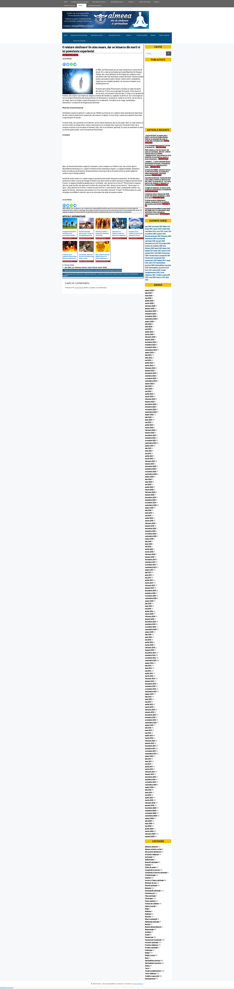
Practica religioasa (151, 945)
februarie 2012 (150, 741)
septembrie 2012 (150, 722)
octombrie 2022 (150, 409)
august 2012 (149, 725)
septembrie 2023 (151, 381)
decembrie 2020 (150, 466)
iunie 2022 (148, 420)
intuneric (84, 267)
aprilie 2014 (149, 673)
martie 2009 (149, 831)
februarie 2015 (150, 647)
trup (152, 277)
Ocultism (148, 932)
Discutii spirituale (153, 236)
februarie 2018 (150, 554)
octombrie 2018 (150, 534)
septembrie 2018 (150, 536)
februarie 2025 (150, 337)
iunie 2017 (148, 575)
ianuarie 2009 (149, 836)
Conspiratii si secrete (152, 870)
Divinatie (131, 2)
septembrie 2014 (150, 660)
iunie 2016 (148, 606)
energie (160, 241)
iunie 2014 (148, 668)
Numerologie (149, 929)
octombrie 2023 (150, 378)
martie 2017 (149, 583)
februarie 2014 (150, 678)
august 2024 (149, 352)
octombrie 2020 (150, 471)
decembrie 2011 (150, 746)
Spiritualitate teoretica (98, 2)
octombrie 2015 (150, 627)
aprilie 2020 (149, 487)
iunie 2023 (148, 389)
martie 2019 (149, 521)
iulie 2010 (148, 790)
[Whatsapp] (71, 63)
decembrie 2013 (150, 684)
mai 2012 (148, 733)
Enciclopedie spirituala (152, 891)
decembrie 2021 (150, 435)
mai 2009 (148, 826)
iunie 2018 (148, 544)
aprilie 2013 (149, 704)
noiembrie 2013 (150, 686)
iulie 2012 (148, 728)
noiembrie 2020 (150, 469)
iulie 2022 (148, 417)
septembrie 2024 (151, 350)
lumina (90, 267)
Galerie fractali (150, 906)
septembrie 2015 (150, 629)
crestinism (150, 234)
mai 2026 (148, 298)
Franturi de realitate (144, 2)
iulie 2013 (148, 697)
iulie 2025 (148, 324)
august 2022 (149, 414)
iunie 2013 (148, 699)
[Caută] (168, 53)
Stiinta (147, 966)
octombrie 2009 (150, 813)
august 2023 (149, 383)
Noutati (147, 924)
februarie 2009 (150, 834)
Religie (80, 5)
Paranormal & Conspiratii (159, 255)
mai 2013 (148, 702)
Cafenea (148, 865)
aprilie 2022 (149, 425)
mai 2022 (148, 422)
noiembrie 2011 (150, 748)
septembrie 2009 (151, 816)
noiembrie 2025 (150, 314)
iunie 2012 (148, 730)
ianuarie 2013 (149, 712)
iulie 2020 (148, 479)
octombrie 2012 (150, 720)
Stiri (148, 270)
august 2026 (149, 290)
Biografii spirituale (151, 862)
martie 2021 (149, 458)
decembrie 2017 (150, 559)
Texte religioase (150, 973)
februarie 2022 (150, 430)
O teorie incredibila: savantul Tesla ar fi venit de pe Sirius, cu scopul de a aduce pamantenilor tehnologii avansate (158, 172)
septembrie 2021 (150, 443)
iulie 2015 (148, 634)
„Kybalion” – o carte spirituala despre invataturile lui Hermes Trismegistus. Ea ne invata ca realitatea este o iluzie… (157, 164)
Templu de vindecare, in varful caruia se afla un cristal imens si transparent (158, 189)
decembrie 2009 (150, 808)
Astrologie (157, 226)
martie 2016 (149, 614)
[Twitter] (67, 63)
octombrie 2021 (150, 440)
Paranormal (149, 937)
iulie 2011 (148, 759)
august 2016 (149, 601)
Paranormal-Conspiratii (94, 5)
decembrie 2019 (150, 497)
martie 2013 (149, 707)
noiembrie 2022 (150, 407)
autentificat (79, 288)
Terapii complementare (153, 971)
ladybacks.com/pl (6, 988)
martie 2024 (149, 365)
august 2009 (149, 818)
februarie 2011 (150, 772)
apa (148, 226)
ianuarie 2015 (149, 650)
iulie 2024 (148, 355)
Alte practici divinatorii (153, 852)
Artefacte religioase (152, 854)
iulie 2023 (148, 386)
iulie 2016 (148, 603)
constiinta (150, 231)
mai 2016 (148, 609)
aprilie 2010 (149, 797)
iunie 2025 (148, 326)
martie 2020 (149, 490)
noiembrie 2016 (150, 593)
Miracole (67, 265)
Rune (146, 958)
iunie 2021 (148, 451)
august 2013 (149, 694)
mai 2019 (148, 515)
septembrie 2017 (150, 567)
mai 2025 (148, 329)
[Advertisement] (102, 151)
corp (73, 267)
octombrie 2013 (150, 689)
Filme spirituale (150, 896)
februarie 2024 (150, 368)
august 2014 (149, 663)
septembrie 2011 (150, 753)
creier (167, 231)
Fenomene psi (151, 243)
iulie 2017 (148, 572)
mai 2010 (148, 795)
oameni (149, 253)
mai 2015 (148, 640)
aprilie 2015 (149, 642)
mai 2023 (148, 391)
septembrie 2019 (150, 505)
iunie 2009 (148, 823)
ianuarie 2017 (149, 588)
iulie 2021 (148, 448)
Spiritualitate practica (117, 2)
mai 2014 (148, 671)
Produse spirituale (151, 947)
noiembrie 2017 (150, 562)
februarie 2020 (150, 492)
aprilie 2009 (149, 829)
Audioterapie (149, 859)
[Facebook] (64, 63)
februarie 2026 (150, 306)
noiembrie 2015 (150, 624)
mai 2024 (148, 360)
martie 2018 (149, 552)
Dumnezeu (78, 267)
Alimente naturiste (151, 847)
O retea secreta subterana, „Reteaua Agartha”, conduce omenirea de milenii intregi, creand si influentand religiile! (100, 275)
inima (166, 248)
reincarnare (151, 260)
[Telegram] (75, 63)
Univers (160, 277)
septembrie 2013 (150, 691)
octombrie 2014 (150, 658)
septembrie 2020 (151, 474)
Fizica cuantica (150, 901)
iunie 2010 (148, 792)
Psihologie (148, 950)
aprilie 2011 (148, 766)
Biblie (69, 267)
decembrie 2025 (150, 311)
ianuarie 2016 (149, 619)
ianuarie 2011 (149, 774)
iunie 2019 (148, 513)
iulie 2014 (148, 666)
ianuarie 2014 (149, 681)
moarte (100, 267)
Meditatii (148, 914)
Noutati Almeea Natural (153, 927)
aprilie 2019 (149, 518)
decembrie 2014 (150, 653)
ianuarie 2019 (149, 526)
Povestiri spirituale (151, 942)
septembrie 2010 (150, 785)
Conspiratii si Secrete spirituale (80, 2)
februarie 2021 (150, 461)
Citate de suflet (150, 867)
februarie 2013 (150, 710)
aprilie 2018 (149, 549)
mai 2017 (148, 578)
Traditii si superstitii (69, 5)
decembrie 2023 (150, 373)
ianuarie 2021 (149, 464)
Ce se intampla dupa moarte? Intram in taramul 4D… (157, 146)
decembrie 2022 (150, 404)
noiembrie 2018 (150, 531)
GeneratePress (138, 984)
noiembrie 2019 (150, 500)
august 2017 (149, 570)
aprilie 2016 (149, 611)
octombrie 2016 (150, 596)
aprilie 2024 (149, 363)
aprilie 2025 (149, 332)
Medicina (156, 2)
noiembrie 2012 (150, 717)
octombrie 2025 (150, 316)
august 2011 (149, 756)
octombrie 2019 (150, 502)
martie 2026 (149, 303)
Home (65, 2)
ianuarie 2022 (149, 433)
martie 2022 (149, 427)
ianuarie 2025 (149, 339)
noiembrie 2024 (150, 345)
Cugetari (161, 234)
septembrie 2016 (150, 598)
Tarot (147, 968)
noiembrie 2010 (150, 779)
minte (157, 251)
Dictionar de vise (150, 883)
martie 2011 (149, 769)
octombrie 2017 (150, 565)
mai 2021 (148, 453)
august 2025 (149, 321)
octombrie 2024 (150, 347)
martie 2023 (149, 396)
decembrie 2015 (150, 622)
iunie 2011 (148, 761)
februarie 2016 (150, 616)
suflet (156, 270)
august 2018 (149, 539)
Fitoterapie (164, 243)
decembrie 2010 (150, 777)
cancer (157, 229)
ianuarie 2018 (149, 557)
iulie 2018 (148, 541)
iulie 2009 (148, 821)
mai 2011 (148, 764)
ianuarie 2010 (149, 805)
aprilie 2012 (149, 735)
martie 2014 (149, 676)
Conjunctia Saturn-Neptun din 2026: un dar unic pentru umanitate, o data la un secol (157, 196)
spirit (152, 263)
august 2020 (149, 477)
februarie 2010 (150, 803)
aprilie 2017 (149, 580)
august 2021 (149, 446)
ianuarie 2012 (149, 743)
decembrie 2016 (150, 590)
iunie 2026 (148, 295)
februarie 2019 (150, 523)
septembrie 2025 (151, 319)
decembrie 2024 (150, 342)
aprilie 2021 (149, 456)
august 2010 (149, 787)
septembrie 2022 (151, 412)
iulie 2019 (148, 510)
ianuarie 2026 (149, 308)
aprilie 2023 (149, 394)
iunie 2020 (148, 482)
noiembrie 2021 (150, 438)
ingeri (158, 248)
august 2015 (149, 632)
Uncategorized (150, 979)
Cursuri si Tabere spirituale (154, 880)
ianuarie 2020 (149, 495)
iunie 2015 (148, 637)
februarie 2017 (150, 585)
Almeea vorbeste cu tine (153, 849)
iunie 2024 (148, 358)
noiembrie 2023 (150, 376)
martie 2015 (149, 645)
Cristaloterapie (150, 875)
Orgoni (147, 935)
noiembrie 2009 (150, 810)
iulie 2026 (148, 293)
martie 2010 (149, 800)
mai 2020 (148, 484)
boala (148, 229)
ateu (66, 267)
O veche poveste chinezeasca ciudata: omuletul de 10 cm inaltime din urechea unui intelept (157, 202)
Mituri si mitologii (151, 919)
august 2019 (149, 508)
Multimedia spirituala (152, 922)
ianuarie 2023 (149, 402)
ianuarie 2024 (149, 370)
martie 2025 (149, 334)
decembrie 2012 (150, 715)
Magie (147, 909)
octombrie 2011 (150, 751)
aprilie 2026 (149, 301)
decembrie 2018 (150, 528)
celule (166, 229)
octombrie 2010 (150, 782)
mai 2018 (148, 546)
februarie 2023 (150, 399)
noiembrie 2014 (150, 655)
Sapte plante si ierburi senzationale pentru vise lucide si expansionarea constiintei (93, 270)
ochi (157, 253)
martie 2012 (149, 738)
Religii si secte (150, 955)
